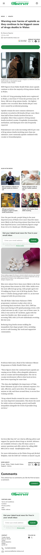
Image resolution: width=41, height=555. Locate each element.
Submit (33, 240)
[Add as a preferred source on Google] (22, 40)
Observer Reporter (8, 33)
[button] (4, 3)
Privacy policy (6, 506)
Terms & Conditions (8, 502)
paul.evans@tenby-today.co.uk (14, 551)
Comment (34, 483)
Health (10, 16)
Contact (4, 504)
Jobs (3, 507)
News (3, 16)
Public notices (6, 509)
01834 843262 (11, 548)
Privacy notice (20, 245)
